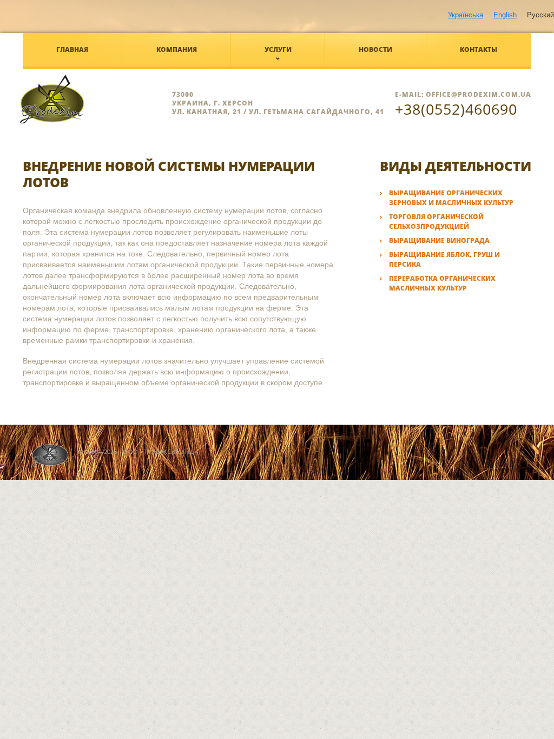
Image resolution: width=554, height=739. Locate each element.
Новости (375, 49)
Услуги (278, 49)
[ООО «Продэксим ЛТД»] (93, 99)
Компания (176, 49)
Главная (72, 49)
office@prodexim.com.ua (478, 94)
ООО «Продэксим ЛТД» (160, 451)
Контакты (478, 49)
